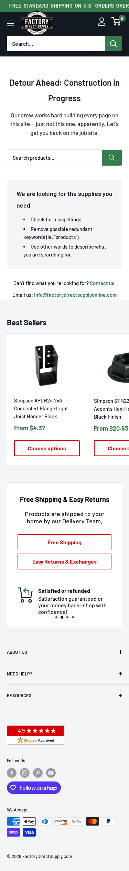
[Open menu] (10, 23)
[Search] (113, 43)
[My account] (102, 23)
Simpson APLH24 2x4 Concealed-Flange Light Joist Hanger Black (41, 408)
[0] (116, 23)
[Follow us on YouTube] (51, 773)
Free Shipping (64, 542)
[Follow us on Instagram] (25, 773)
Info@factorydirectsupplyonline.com (75, 295)
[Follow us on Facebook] (12, 773)
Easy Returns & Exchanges (64, 561)
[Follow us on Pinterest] (38, 773)
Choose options (47, 448)
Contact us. (103, 283)
